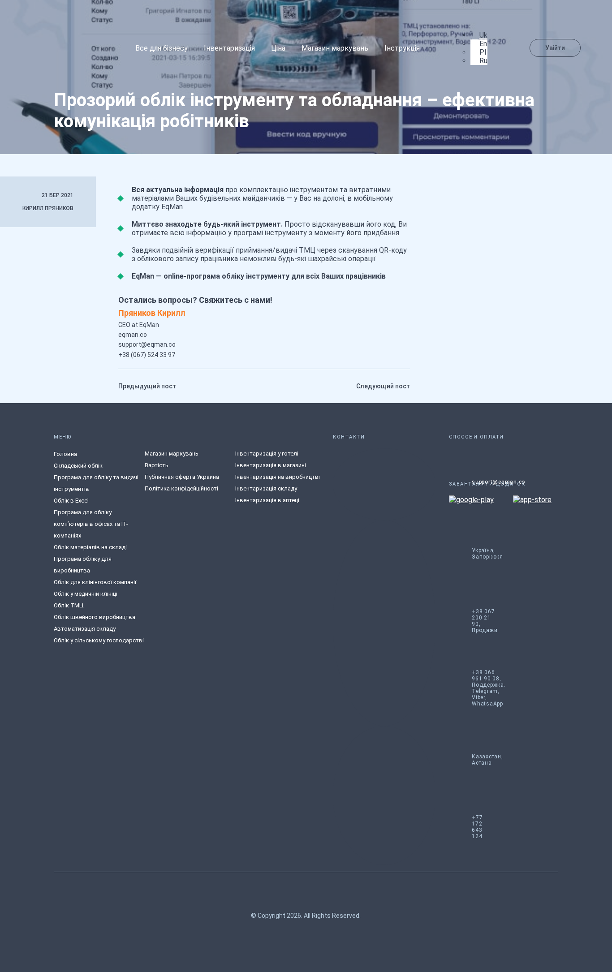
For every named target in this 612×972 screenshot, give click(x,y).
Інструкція (402, 48)
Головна (65, 454)
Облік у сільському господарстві (99, 640)
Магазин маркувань (335, 48)
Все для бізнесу (161, 48)
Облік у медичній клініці (85, 593)
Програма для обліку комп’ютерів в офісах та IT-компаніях (91, 524)
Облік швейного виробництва (94, 617)
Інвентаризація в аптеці (267, 500)
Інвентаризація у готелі (266, 453)
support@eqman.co (147, 344)
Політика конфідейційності (181, 488)
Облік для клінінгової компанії (95, 582)
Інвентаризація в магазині (270, 465)
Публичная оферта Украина (182, 476)
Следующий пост (383, 386)
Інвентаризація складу (266, 488)
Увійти (555, 48)
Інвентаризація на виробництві (277, 476)
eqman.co (132, 334)
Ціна (278, 48)
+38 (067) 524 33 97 (146, 354)
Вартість (156, 465)
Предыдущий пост (147, 386)
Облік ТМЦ (68, 605)
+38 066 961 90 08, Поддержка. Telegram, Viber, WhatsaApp (489, 688)
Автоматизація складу (85, 628)
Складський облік (78, 465)
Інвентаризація (229, 48)
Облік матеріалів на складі (90, 547)
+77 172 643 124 (477, 826)
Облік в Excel (71, 500)
